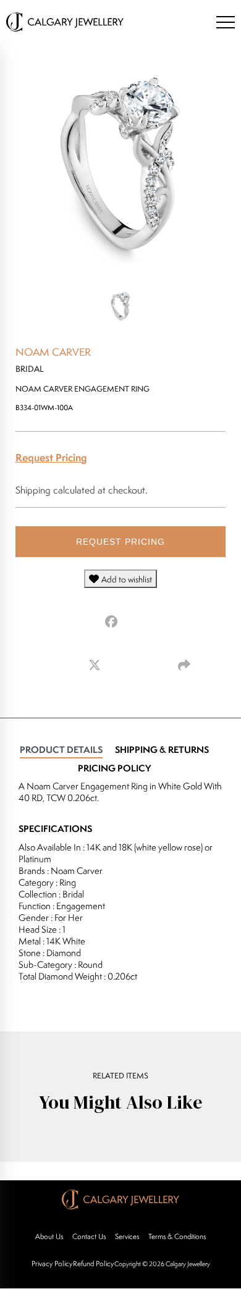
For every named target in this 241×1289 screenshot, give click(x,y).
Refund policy (93, 1263)
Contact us (89, 1236)
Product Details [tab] (61, 749)
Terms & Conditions (177, 1236)
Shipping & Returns (162, 749)
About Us (49, 1236)
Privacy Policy (52, 1263)
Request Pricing (51, 457)
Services (127, 1236)
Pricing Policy (114, 768)
